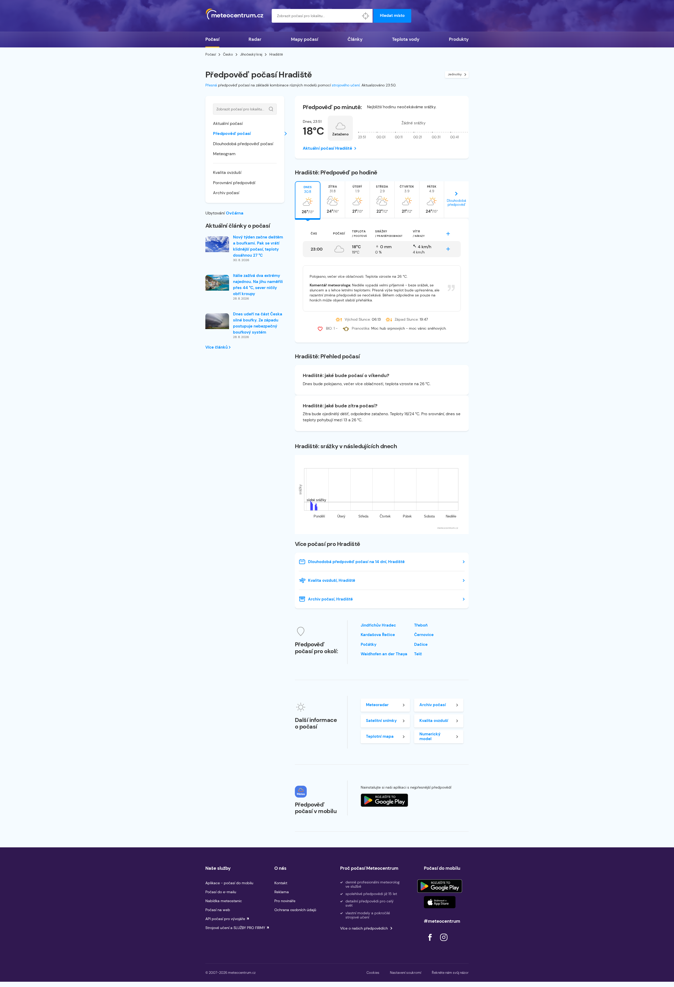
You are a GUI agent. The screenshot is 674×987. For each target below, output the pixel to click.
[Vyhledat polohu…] (366, 16)
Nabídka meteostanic (223, 900)
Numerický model (429, 736)
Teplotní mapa (380, 736)
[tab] (307, 199)
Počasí (212, 39)
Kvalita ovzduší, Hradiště (331, 580)
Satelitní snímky (381, 720)
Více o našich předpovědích (364, 928)
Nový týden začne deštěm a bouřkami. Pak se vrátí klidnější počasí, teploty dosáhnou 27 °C (258, 246)
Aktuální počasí (228, 123)
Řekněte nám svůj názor (450, 972)
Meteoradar (377, 704)
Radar (255, 39)
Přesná (211, 85)
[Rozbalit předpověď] (448, 233)
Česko (228, 54)
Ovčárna (234, 213)
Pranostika (360, 328)
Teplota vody (405, 39)
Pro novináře (284, 900)
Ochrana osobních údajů (295, 909)
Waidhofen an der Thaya (384, 654)
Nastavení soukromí (405, 972)
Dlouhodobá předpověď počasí (243, 143)
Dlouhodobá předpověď (456, 202)
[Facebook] (430, 942)
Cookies (372, 972)
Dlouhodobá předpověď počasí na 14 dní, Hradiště (356, 561)
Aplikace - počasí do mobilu (229, 883)
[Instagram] (443, 942)
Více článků (217, 347)
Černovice (424, 634)
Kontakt (280, 883)
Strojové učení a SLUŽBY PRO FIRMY (235, 927)
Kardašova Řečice (378, 634)
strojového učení (346, 85)
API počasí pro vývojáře (225, 918)
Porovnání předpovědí (234, 182)
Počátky (368, 644)
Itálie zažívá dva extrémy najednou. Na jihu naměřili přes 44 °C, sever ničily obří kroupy (258, 284)
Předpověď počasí (232, 133)
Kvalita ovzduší (227, 172)
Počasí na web (217, 909)
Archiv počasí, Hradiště (330, 599)
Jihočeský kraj (251, 54)
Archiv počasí (226, 193)
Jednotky (455, 74)
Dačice (421, 644)
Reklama (281, 892)
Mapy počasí (304, 39)
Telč (418, 654)
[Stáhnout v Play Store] (439, 886)
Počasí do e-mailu (220, 892)
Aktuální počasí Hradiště (327, 148)
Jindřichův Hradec (378, 625)
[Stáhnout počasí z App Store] (384, 800)
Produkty (459, 39)
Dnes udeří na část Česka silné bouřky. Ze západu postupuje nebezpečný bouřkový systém (257, 323)
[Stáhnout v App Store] (439, 902)
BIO (329, 328)
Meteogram (224, 154)
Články (355, 39)
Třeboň (421, 625)
